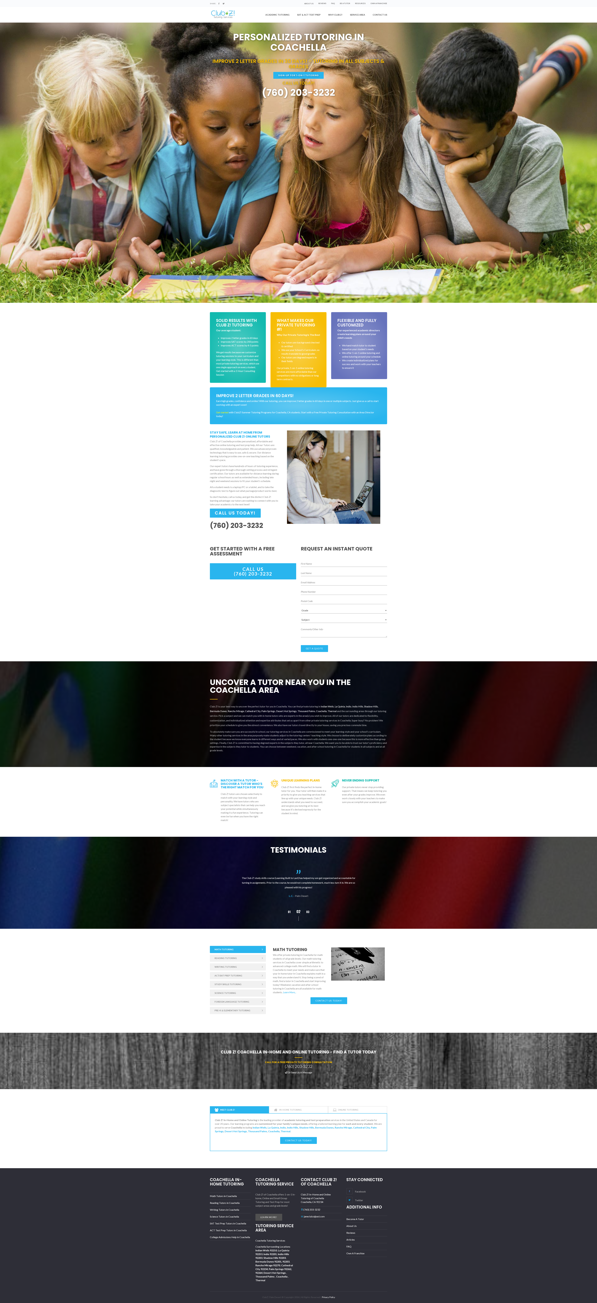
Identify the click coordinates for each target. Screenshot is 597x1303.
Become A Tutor (355, 1219)
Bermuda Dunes (218, 711)
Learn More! (268, 1217)
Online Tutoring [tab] (348, 1109)
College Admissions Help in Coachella (230, 1237)
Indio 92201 (270, 1254)
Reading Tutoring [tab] (226, 958)
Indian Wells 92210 (266, 1250)
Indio (348, 706)
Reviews (322, 3)
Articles (350, 1239)
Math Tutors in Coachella (223, 1195)
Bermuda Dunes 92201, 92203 (272, 1261)
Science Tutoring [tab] (225, 993)
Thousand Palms (306, 711)
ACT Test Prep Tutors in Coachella (228, 1230)
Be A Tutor (345, 3)
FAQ (333, 3)
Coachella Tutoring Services (270, 1240)
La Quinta (340, 706)
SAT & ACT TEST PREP (309, 14)
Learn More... (289, 992)
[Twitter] (223, 4)
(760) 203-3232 (311, 1209)
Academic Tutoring (277, 14)
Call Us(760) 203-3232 (253, 571)
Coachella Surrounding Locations (272, 1246)
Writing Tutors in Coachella (224, 1209)
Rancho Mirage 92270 (267, 1265)
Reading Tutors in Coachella (225, 1202)
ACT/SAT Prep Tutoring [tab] (228, 975)
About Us (351, 1225)
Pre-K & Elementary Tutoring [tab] (232, 1010)
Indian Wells (327, 706)
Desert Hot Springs (286, 711)
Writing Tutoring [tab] (226, 966)
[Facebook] (219, 4)
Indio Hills (357, 706)
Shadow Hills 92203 (275, 1257)
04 (289, 911)
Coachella (321, 711)
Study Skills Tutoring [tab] (228, 984)
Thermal (332, 711)
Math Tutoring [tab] (224, 949)
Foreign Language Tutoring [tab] (232, 1001)
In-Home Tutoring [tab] (290, 1109)
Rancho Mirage (236, 711)
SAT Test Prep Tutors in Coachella (228, 1223)
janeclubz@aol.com (314, 1216)
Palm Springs (268, 711)
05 (299, 911)
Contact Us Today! (328, 1000)
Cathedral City (252, 711)
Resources (360, 3)
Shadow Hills (371, 706)
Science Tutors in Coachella (224, 1216)
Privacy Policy (328, 1297)
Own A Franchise (378, 3)
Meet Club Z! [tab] (227, 1109)
